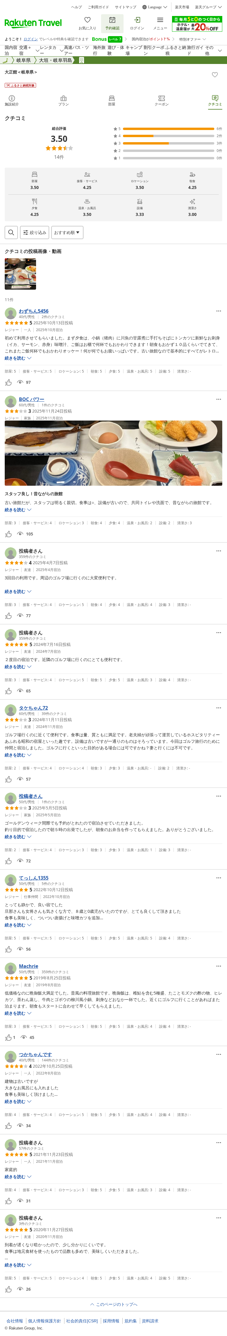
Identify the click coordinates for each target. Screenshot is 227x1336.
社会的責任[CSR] (82, 1321)
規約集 (130, 1321)
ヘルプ (76, 7)
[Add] (214, 75)
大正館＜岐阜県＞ (21, 72)
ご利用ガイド (98, 7)
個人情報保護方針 (44, 1321)
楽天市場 (182, 7)
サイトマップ (125, 7)
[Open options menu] (218, 311)
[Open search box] (11, 232)
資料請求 (150, 1321)
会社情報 (15, 1321)
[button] (20, 274)
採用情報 (111, 1321)
